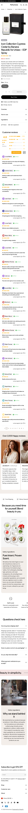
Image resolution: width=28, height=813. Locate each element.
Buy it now (14, 97)
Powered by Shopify (18, 809)
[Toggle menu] (1, 4)
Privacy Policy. (4, 780)
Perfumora (14, 5)
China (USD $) (7, 798)
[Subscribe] (25, 774)
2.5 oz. (6, 86)
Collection (9, 9)
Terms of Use (21, 778)
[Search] (21, 4)
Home (2, 9)
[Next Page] (23, 428)
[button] (4, 428)
